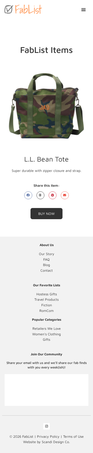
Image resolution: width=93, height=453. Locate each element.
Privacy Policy (48, 436)
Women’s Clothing (46, 334)
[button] (83, 9)
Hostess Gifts (46, 294)
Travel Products (46, 299)
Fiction (46, 305)
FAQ (46, 259)
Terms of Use (73, 436)
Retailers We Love (46, 328)
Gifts (46, 339)
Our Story (46, 254)
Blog (46, 265)
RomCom (46, 311)
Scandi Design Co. (56, 442)
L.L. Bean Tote (46, 159)
